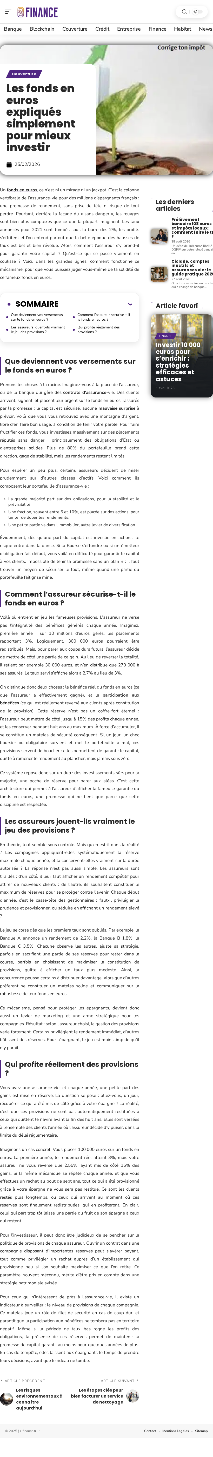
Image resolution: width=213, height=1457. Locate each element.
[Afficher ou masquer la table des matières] (95, 304)
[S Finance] (37, 11)
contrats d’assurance (84, 392)
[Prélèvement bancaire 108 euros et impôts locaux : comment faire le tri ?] (159, 236)
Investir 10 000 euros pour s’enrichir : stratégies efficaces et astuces (178, 362)
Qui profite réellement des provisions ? (98, 329)
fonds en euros (22, 190)
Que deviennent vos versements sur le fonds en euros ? (37, 317)
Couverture (24, 74)
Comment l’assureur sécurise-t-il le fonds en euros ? (103, 317)
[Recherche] (184, 12)
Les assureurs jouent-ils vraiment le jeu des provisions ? (38, 329)
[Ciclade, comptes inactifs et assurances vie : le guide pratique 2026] (159, 274)
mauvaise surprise (117, 408)
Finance (165, 336)
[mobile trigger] (9, 11)
